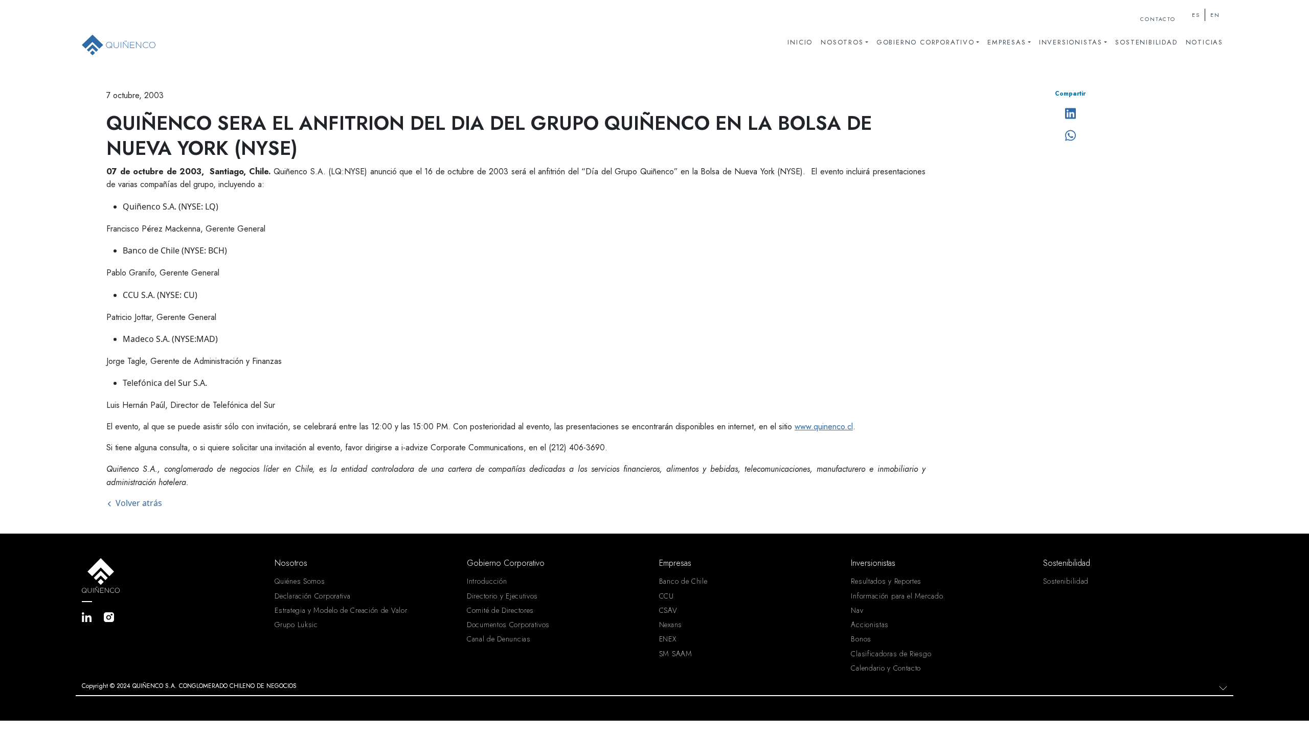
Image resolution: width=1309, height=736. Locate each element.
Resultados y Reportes (886, 581)
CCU (666, 596)
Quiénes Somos (300, 581)
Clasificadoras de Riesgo (891, 654)
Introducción (487, 581)
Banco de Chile (683, 581)
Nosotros (842, 42)
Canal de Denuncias (499, 639)
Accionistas (870, 624)
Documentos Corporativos (508, 624)
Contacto (1157, 19)
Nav (857, 610)
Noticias (1204, 42)
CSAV (668, 610)
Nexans (670, 624)
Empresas (1006, 42)
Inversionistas (1070, 42)
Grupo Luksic (296, 624)
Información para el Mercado (897, 596)
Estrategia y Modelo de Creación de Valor (341, 610)
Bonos (861, 639)
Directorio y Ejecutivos (502, 596)
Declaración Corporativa (312, 596)
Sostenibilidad (1146, 42)
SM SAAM (675, 654)
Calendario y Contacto (886, 668)
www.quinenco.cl (824, 426)
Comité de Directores (500, 610)
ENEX (667, 639)
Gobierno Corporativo (925, 42)
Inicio (800, 42)
